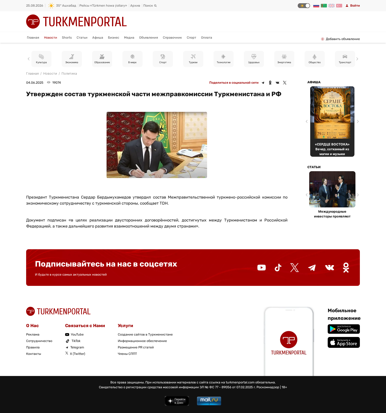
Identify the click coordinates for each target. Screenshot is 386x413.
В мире (132, 62)
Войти (355, 5)
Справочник (172, 37)
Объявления (148, 37)
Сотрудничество (39, 341)
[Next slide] (356, 59)
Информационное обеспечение (142, 341)
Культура (41, 62)
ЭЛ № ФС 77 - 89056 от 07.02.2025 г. (228, 387)
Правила (33, 347)
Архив (135, 5)
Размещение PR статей (136, 347)
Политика (69, 73)
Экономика (71, 62)
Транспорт (345, 62)
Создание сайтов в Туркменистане (145, 334)
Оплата (206, 37)
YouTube (77, 334)
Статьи (82, 37)
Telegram (77, 347)
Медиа (129, 37)
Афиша (97, 37)
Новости (50, 37)
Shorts (67, 37)
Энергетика (284, 62)
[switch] (304, 5)
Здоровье (254, 62)
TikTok (76, 341)
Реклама (32, 334)
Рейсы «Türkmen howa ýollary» (103, 5)
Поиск (148, 5)
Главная (33, 37)
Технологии (223, 62)
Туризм (193, 62)
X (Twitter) (77, 354)
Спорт (191, 37)
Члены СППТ (127, 354)
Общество (315, 62)
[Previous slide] (29, 59)
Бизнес (113, 37)
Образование (102, 62)
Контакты (33, 354)
